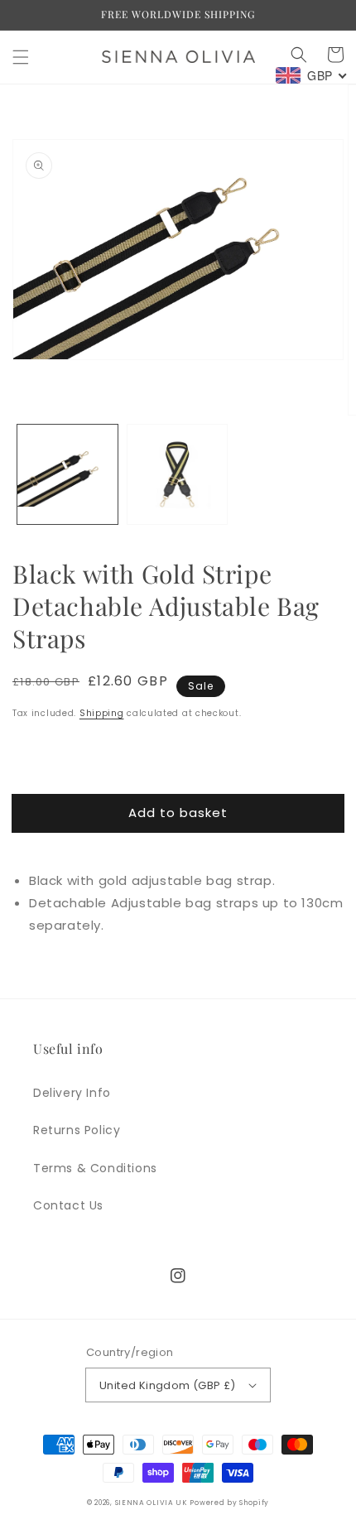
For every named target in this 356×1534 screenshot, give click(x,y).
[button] (20, 57)
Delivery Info (72, 1092)
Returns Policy (76, 1130)
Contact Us (68, 1205)
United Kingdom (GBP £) (167, 1385)
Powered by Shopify (229, 1503)
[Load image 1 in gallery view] (67, 475)
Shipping (101, 713)
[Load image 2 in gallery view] (178, 475)
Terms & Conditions (95, 1168)
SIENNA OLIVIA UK (151, 1503)
